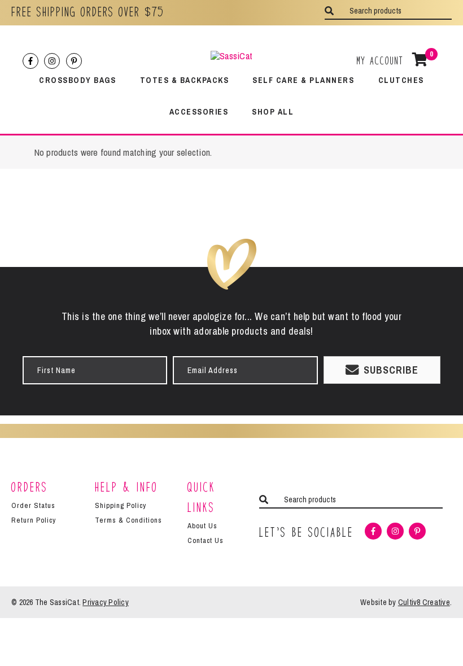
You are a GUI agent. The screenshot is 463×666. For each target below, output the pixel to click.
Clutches (401, 80)
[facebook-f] (32, 61)
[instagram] (53, 61)
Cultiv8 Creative (424, 602)
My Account (380, 61)
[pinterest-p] (75, 61)
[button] (382, 370)
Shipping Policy (120, 505)
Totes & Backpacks (184, 80)
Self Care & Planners (303, 80)
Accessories (199, 111)
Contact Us (205, 540)
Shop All (273, 111)
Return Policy (33, 520)
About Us (202, 526)
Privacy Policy (105, 602)
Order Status (33, 505)
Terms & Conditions (128, 520)
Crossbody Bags (77, 80)
